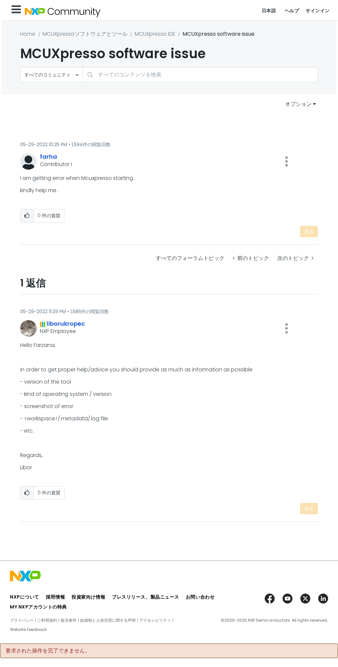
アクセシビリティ (155, 620)
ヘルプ (292, 10)
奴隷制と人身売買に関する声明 (108, 620)
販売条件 (69, 620)
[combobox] (200, 74)
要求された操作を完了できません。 (48, 650)
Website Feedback (28, 630)
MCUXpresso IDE (155, 34)
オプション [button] (298, 104)
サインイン (318, 10)
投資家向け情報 (88, 597)
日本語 (269, 10)
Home (27, 34)
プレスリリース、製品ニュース (145, 597)
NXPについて (24, 597)
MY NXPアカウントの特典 (38, 607)
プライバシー (22, 620)
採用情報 (55, 597)
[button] (286, 161)
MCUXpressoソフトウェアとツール (85, 34)
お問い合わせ (200, 597)
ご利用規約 (47, 620)
